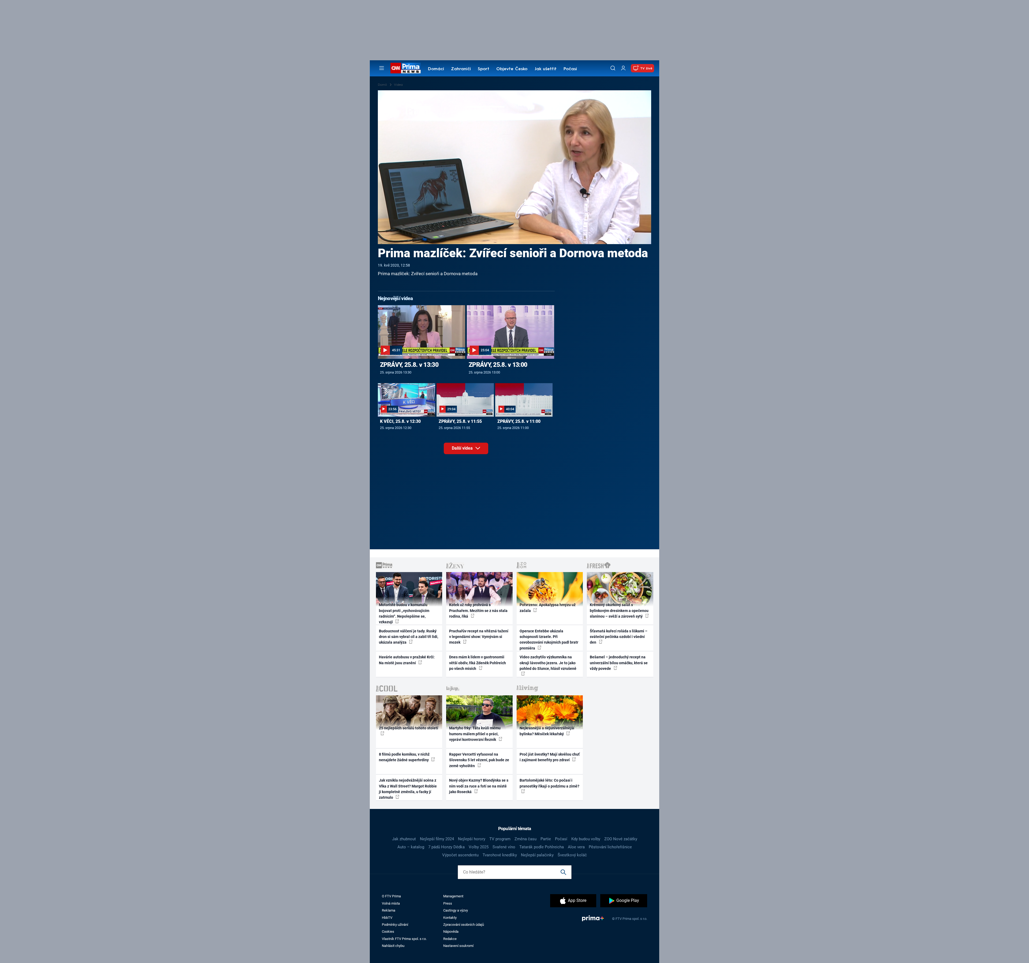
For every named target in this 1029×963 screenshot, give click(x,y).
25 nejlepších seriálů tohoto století (408, 728)
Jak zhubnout (404, 839)
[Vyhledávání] (613, 68)
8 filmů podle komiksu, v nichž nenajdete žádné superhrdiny (404, 757)
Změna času (525, 839)
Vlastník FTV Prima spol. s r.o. (404, 939)
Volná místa (391, 903)
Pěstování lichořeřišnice (610, 847)
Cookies (388, 932)
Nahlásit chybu (393, 946)
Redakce (450, 939)
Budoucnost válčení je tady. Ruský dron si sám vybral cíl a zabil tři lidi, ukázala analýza (408, 637)
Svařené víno (504, 847)
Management (453, 896)
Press (447, 903)
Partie (545, 839)
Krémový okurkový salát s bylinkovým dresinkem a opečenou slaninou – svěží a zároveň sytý (619, 610)
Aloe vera (576, 847)
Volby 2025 (479, 847)
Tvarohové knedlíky (500, 855)
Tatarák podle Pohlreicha (541, 847)
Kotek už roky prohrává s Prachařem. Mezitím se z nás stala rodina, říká (478, 610)
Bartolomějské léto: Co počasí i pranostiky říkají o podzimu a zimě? (549, 783)
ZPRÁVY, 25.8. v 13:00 (498, 364)
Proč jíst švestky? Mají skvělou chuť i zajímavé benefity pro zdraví (550, 757)
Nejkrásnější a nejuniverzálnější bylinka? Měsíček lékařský (547, 731)
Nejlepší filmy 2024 (437, 839)
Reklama (388, 910)
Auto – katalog (410, 847)
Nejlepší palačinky (537, 855)
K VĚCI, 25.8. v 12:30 (400, 421)
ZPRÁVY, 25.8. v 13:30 (409, 364)
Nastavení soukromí (458, 946)
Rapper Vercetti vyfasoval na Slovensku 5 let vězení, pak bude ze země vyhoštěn (479, 760)
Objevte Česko (511, 69)
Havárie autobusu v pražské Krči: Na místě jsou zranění (407, 660)
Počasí (570, 69)
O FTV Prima (391, 896)
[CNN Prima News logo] (405, 68)
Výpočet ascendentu (460, 855)
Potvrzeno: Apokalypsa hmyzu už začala (548, 608)
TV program (499, 839)
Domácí (436, 69)
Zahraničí (461, 69)
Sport (483, 69)
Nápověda (450, 932)
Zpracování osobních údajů (463, 925)
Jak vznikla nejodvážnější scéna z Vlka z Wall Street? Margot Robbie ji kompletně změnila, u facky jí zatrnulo (408, 789)
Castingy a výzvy (455, 910)
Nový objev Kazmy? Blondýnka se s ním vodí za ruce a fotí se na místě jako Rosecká (478, 786)
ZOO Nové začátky (620, 839)
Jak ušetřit (546, 69)
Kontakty (450, 918)
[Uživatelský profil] (623, 68)
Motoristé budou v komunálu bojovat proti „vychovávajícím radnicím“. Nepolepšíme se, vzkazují (404, 613)
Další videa (463, 448)
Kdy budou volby (585, 839)
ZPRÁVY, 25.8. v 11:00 (518, 421)
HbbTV (387, 918)
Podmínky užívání (395, 925)
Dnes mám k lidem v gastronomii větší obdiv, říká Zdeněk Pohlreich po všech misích (477, 663)
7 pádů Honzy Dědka (446, 847)
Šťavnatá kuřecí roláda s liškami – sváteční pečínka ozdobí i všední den (618, 637)
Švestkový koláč (572, 855)
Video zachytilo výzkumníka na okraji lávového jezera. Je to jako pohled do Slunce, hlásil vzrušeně (548, 663)
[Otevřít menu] (381, 68)
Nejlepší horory (471, 839)
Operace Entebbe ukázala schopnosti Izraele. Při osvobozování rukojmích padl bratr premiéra (549, 639)
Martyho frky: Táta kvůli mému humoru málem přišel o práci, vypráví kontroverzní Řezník (475, 734)
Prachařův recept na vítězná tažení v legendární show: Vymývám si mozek (478, 637)
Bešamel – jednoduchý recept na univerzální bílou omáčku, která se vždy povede (619, 663)
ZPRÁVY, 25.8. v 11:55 (460, 421)
